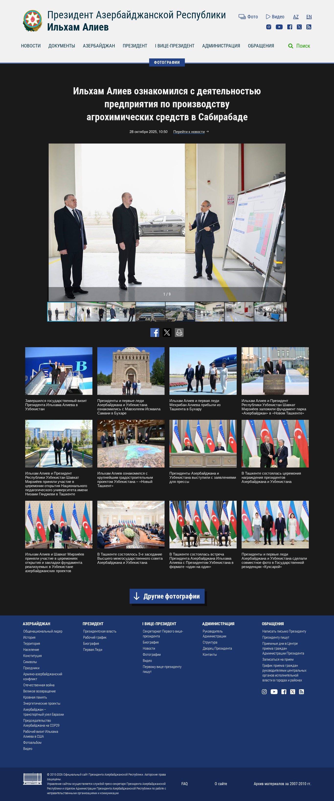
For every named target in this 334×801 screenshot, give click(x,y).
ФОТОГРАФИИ (167, 62)
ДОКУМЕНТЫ (61, 46)
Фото (252, 17)
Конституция (32, 656)
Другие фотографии (172, 596)
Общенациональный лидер (42, 631)
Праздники (31, 668)
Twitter (299, 26)
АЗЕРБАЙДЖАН (99, 46)
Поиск (303, 46)
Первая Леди (92, 649)
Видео (278, 17)
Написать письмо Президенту (284, 631)
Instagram (268, 26)
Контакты (210, 654)
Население (31, 649)
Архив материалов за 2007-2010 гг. (282, 784)
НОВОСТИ (31, 46)
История (29, 637)
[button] (282, 222)
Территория (31, 643)
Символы (30, 662)
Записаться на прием (278, 659)
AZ (296, 17)
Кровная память (35, 697)
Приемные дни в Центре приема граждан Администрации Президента (283, 648)
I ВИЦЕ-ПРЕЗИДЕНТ (174, 46)
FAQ (184, 784)
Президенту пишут (275, 637)
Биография (91, 643)
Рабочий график (95, 637)
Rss (308, 26)
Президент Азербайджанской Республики (136, 15)
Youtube (279, 26)
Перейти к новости (189, 131)
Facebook (289, 26)
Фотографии (152, 654)
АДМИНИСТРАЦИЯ (221, 46)
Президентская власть (99, 631)
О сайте (221, 784)
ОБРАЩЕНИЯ (261, 46)
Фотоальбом (32, 742)
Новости (149, 648)
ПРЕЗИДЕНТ (135, 46)
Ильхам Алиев (78, 27)
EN (309, 17)
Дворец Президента (217, 648)
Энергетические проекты (41, 703)
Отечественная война (39, 685)
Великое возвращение (39, 691)
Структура (210, 642)
